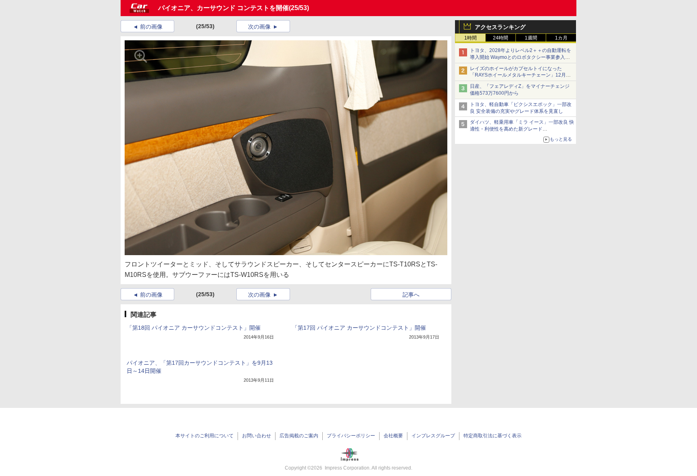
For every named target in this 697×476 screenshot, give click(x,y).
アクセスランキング (500, 27)
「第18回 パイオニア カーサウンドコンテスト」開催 (194, 327)
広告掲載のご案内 (299, 436)
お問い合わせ (256, 436)
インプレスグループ (433, 436)
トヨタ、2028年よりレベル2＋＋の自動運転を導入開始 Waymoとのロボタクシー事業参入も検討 (520, 57)
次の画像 (259, 26)
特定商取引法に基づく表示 (492, 436)
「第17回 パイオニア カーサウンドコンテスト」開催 (359, 327)
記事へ (411, 294)
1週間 (531, 38)
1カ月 (561, 38)
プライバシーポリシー (351, 436)
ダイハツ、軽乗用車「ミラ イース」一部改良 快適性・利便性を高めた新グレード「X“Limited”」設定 (522, 129)
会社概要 (393, 436)
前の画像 (151, 26)
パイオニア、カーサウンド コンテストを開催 (223, 7)
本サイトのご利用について (204, 436)
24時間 (500, 38)
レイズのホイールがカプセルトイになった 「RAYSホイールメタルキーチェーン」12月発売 (520, 75)
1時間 (470, 38)
